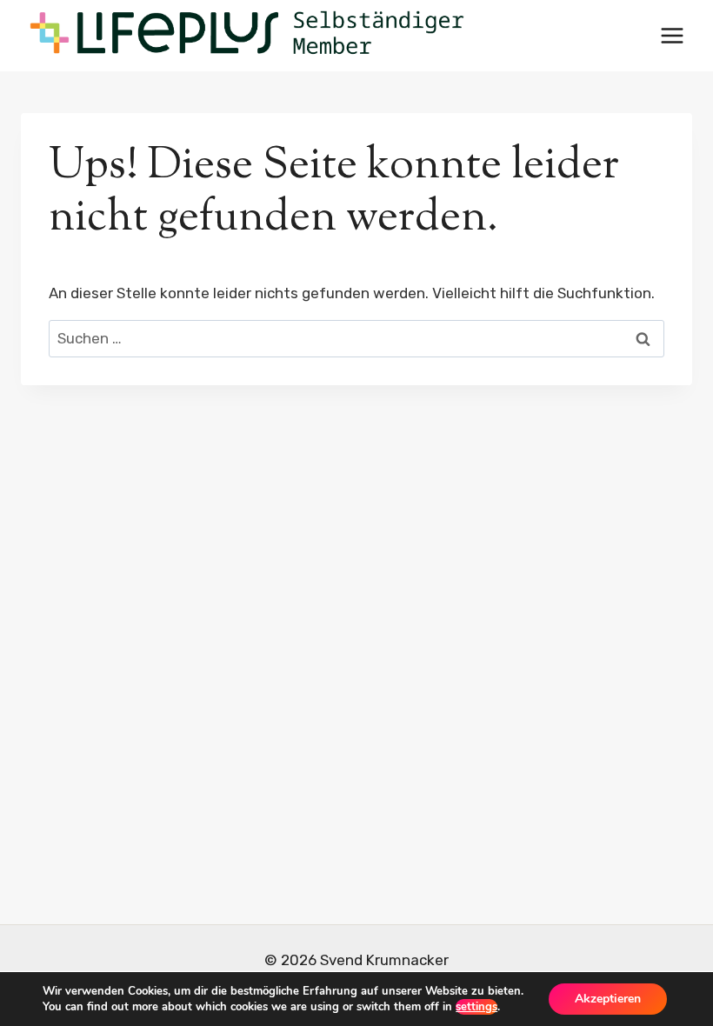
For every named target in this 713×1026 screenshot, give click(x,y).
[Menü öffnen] (671, 35)
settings (476, 1007)
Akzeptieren (608, 998)
